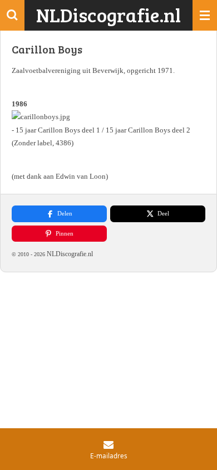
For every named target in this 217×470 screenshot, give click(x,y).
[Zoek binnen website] (12, 15)
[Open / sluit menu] (205, 15)
